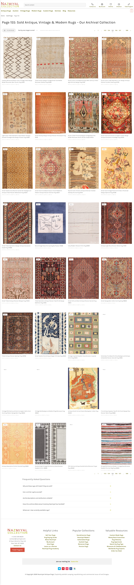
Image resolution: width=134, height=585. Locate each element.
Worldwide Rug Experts (116, 548)
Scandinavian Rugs (83, 535)
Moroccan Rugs (83, 544)
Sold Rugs (9, 16)
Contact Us (92, 6)
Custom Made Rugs (116, 535)
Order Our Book (116, 551)
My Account (102, 6)
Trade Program (129, 6)
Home (3, 16)
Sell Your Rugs (50, 535)
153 (105, 30)
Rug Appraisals (116, 542)
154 (109, 30)
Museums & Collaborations (116, 546)
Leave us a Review (50, 546)
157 (120, 30)
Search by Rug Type (116, 544)
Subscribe (74, 561)
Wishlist (110, 6)
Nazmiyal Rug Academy (50, 548)
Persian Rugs (83, 546)
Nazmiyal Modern (83, 537)
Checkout (119, 6)
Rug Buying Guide (50, 537)
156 (116, 30)
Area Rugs (50, 544)
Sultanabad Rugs (83, 540)
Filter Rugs (10, 30)
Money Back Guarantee (116, 537)
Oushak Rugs (83, 542)
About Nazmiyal (50, 540)
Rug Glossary (116, 540)
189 (127, 30)
